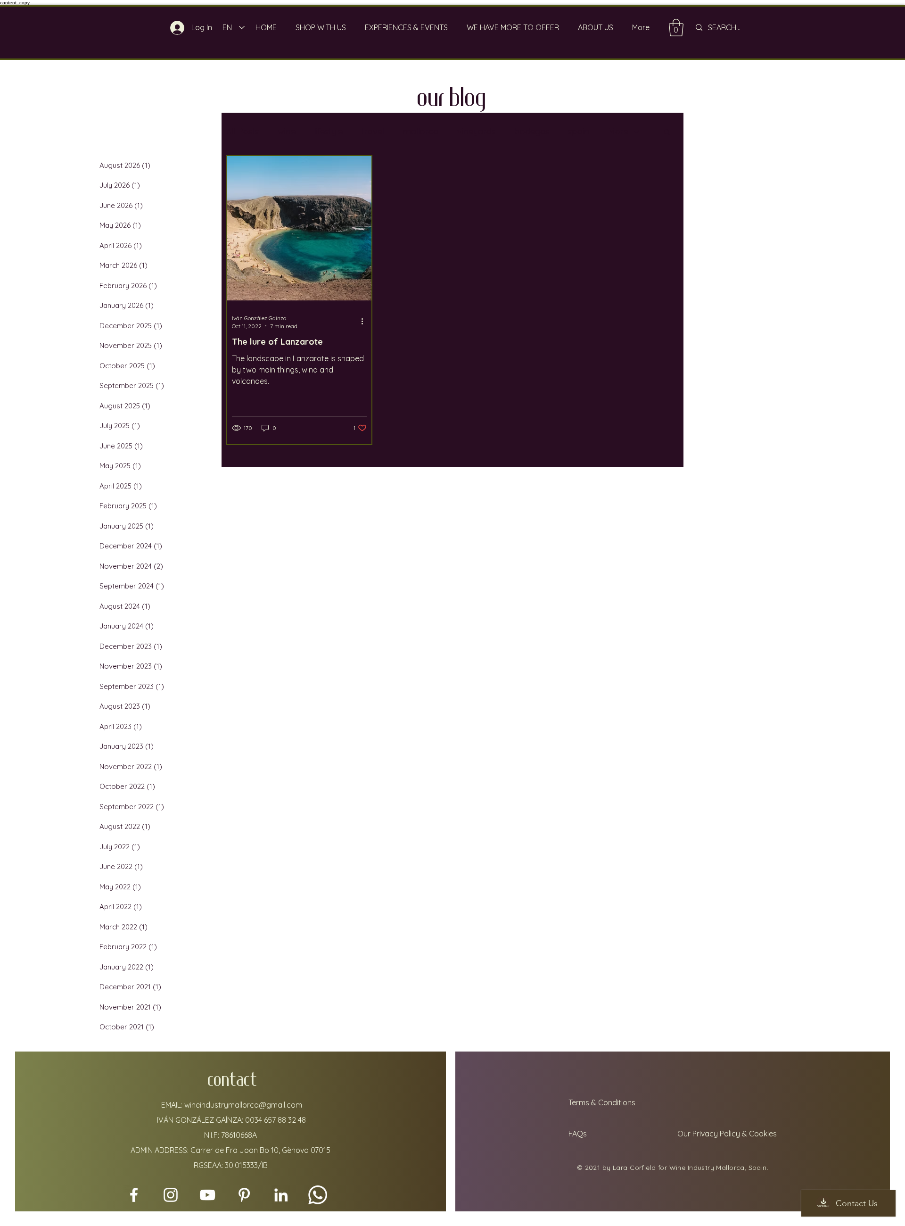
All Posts (242, 131)
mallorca (420, 131)
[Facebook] (133, 1194)
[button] (666, 133)
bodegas (531, 131)
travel (373, 131)
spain (578, 131)
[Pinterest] (244, 1194)
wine (287, 131)
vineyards (476, 131)
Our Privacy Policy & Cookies (728, 1133)
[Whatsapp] (317, 1194)
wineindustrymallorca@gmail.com (243, 1105)
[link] (676, 27)
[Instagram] (170, 1194)
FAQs (577, 1133)
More (618, 131)
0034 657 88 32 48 (275, 1120)
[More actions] (365, 321)
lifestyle (328, 131)
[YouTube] (207, 1194)
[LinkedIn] (281, 1194)
